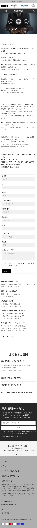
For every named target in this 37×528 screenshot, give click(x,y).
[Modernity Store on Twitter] (5, 513)
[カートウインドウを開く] (34, 11)
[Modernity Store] (18, 11)
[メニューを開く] (2, 11)
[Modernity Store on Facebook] (2, 513)
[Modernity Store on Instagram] (8, 513)
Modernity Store (15, 519)
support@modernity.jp (7, 146)
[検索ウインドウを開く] (6, 11)
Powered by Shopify (26, 519)
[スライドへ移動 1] (16, 454)
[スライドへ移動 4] (20, 454)
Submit (6, 271)
